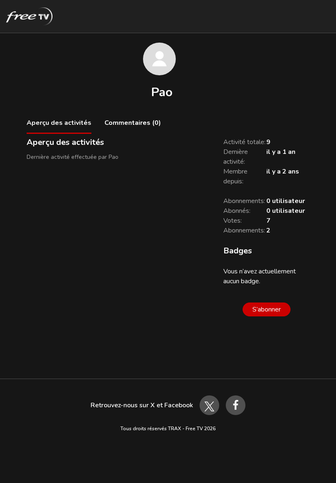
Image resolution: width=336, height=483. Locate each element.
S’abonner (266, 309)
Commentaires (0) (132, 122)
